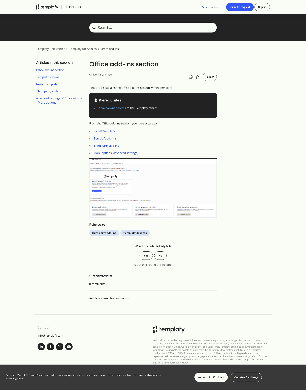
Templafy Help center (50, 49)
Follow (210, 76)
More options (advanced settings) (116, 153)
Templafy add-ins (47, 77)
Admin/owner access (112, 108)
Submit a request (240, 7)
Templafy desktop (135, 233)
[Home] (48, 7)
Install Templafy (47, 84)
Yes (146, 255)
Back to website (210, 7)
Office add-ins (110, 49)
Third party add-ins (49, 91)
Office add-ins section (50, 70)
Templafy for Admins (83, 49)
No (160, 255)
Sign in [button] (262, 7)
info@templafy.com (50, 335)
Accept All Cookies (211, 377)
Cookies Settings (246, 377)
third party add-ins (104, 233)
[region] (153, 377)
